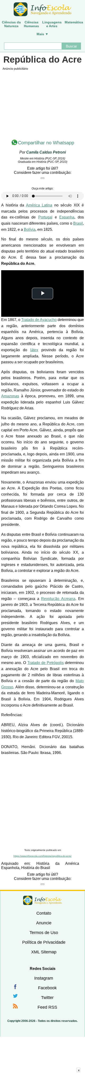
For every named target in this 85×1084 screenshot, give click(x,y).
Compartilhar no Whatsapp (46, 142)
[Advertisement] (42, 802)
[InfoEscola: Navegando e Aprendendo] (42, 9)
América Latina (39, 205)
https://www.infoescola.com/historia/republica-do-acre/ (42, 856)
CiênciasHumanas (31, 24)
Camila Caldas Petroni (46, 152)
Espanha (66, 217)
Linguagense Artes (52, 24)
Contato (43, 913)
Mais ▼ (42, 34)
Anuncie (43, 923)
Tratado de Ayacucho (39, 320)
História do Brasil (35, 868)
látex (34, 350)
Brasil (78, 223)
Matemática (74, 22)
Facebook (47, 987)
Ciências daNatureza (11, 24)
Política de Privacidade (43, 942)
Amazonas (10, 396)
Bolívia (29, 229)
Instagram (43, 978)
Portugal (45, 217)
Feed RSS (47, 1007)
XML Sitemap (43, 952)
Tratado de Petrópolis (45, 663)
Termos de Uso (44, 932)
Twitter (47, 997)
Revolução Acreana (58, 599)
